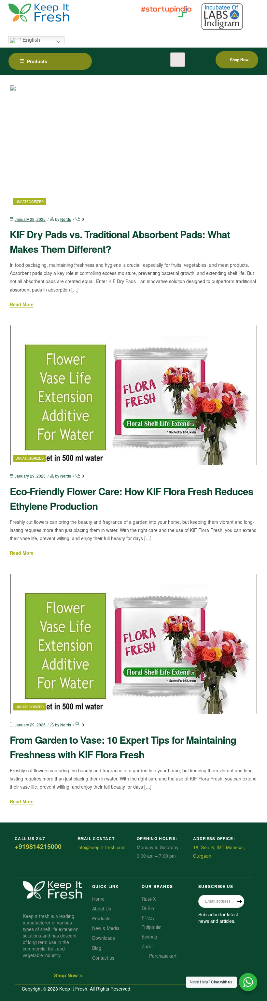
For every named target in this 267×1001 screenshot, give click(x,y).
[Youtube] (205, 950)
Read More (22, 304)
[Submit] (239, 901)
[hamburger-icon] (177, 59)
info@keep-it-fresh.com (101, 847)
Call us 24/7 (30, 838)
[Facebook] (205, 937)
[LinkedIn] (233, 937)
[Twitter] (219, 937)
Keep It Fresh (73, 988)
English (30, 40)
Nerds (65, 219)
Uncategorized (30, 201)
